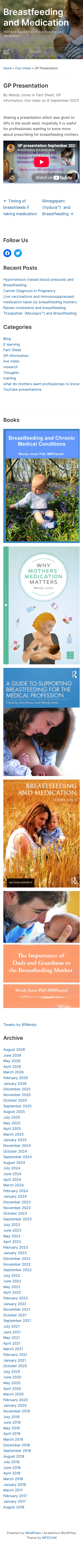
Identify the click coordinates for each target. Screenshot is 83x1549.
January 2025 (15, 1140)
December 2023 (17, 1202)
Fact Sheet (23, 68)
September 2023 (17, 1219)
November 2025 (17, 1095)
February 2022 (15, 1298)
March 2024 (13, 1185)
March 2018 (13, 1479)
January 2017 (14, 1501)
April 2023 (12, 1241)
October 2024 (15, 1151)
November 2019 (16, 1411)
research (10, 367)
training (9, 378)
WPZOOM (49, 1538)
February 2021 (15, 1354)
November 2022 (17, 1264)
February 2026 (15, 1078)
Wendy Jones (20, 95)
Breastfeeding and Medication (36, 17)
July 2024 (11, 1168)
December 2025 (17, 1089)
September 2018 (17, 1450)
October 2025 (15, 1100)
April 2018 (11, 1473)
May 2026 (11, 1061)
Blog (7, 338)
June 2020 (12, 1377)
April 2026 (12, 1066)
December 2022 (17, 1258)
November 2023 (17, 1208)
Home (7, 68)
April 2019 (11, 1433)
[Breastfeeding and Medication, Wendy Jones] (41, 833)
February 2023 (15, 1247)
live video (33, 100)
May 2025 (11, 1123)
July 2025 (11, 1117)
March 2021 (13, 1349)
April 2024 (12, 1179)
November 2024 (17, 1145)
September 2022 (17, 1270)
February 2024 (15, 1191)
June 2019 (12, 1422)
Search (74, 51)
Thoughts (11, 372)
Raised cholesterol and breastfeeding (34, 307)
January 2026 (15, 1083)
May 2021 (11, 1337)
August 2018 (13, 1456)
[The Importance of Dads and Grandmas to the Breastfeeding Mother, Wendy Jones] (41, 949)
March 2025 (13, 1134)
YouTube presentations (22, 389)
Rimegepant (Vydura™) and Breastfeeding (57, 207)
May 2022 (11, 1287)
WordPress (33, 1533)
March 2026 (13, 1072)
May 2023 (11, 1236)
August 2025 (14, 1111)
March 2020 (13, 1394)
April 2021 (11, 1343)
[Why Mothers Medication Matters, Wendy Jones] (41, 605)
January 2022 (15, 1304)
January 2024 (15, 1196)
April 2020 (12, 1388)
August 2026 (14, 1049)
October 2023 (15, 1213)
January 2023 (15, 1253)
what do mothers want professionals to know (41, 384)
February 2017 (15, 1496)
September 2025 (17, 1106)
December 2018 (16, 1445)
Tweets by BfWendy (20, 1024)
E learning (11, 344)
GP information (16, 355)
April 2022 (12, 1292)
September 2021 (17, 1320)
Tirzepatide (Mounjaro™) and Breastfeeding (40, 313)
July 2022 (11, 1275)
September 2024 (17, 1157)
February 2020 (15, 1400)
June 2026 (12, 1055)
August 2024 (14, 1162)
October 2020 (15, 1366)
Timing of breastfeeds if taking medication (20, 207)
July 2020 (11, 1371)
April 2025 (12, 1128)
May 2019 (11, 1428)
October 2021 (14, 1315)
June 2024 (12, 1174)
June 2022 (12, 1281)
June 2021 (12, 1332)
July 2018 (11, 1462)
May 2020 (11, 1383)
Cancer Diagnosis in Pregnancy (29, 290)
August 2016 (13, 1507)
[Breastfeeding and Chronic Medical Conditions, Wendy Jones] (41, 486)
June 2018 (12, 1467)
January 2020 (15, 1405)
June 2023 (12, 1230)
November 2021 (16, 1309)
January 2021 (14, 1360)
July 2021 (11, 1326)
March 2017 (13, 1490)
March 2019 (13, 1439)
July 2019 (11, 1417)
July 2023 (11, 1224)
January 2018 (14, 1484)
